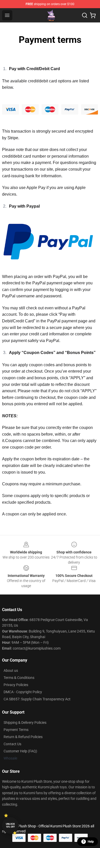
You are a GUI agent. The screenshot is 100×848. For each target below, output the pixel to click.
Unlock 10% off (10, 825)
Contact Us (12, 744)
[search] (85, 15)
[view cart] (93, 15)
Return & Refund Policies (23, 737)
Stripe (12, 138)
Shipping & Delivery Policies (25, 722)
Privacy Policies (16, 685)
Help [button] (91, 841)
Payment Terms (16, 730)
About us (11, 670)
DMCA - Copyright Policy (23, 692)
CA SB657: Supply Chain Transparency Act (37, 699)
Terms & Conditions (19, 678)
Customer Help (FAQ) (20, 751)
